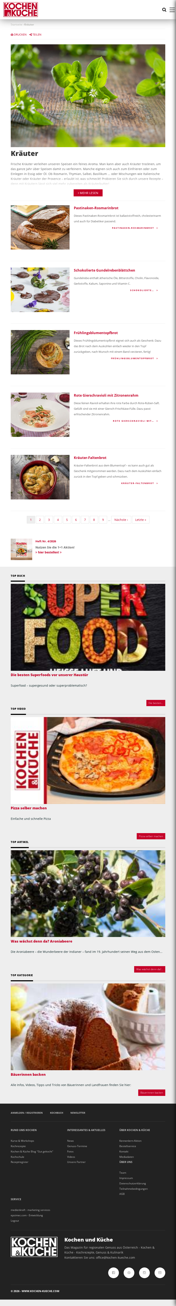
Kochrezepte (18, 1146)
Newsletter (77, 1112)
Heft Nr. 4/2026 (45, 541)
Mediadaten (126, 1157)
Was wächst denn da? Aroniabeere (41, 941)
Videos (71, 1157)
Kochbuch (56, 1112)
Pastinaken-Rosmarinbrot (96, 208)
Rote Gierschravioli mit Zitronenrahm (106, 395)
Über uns (125, 1162)
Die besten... (156, 703)
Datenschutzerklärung (132, 1183)
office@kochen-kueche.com (115, 1257)
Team (122, 1173)
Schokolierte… (142, 290)
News (70, 1141)
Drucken (20, 34)
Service (16, 1199)
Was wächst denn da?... (149, 969)
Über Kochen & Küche (134, 1130)
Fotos (70, 1151)
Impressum (126, 1178)
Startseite (16, 24)
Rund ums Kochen (24, 1130)
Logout (15, 1220)
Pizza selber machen (29, 808)
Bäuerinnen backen (28, 1074)
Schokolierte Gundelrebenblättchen (104, 270)
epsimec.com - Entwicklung (27, 1215)
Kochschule (17, 1157)
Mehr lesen (88, 193)
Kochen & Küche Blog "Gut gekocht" (32, 1151)
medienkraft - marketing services (30, 1210)
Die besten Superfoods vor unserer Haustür (49, 674)
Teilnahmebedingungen (133, 1189)
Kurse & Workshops (22, 1141)
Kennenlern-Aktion (130, 1141)
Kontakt (123, 1151)
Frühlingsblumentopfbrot (96, 332)
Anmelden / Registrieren (27, 1112)
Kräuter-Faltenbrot (90, 457)
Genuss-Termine (77, 1146)
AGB (122, 1194)
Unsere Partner (76, 1162)
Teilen (36, 34)
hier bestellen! (48, 552)
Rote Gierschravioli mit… (134, 420)
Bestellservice (127, 1146)
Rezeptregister (19, 1162)
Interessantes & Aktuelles (86, 1130)
